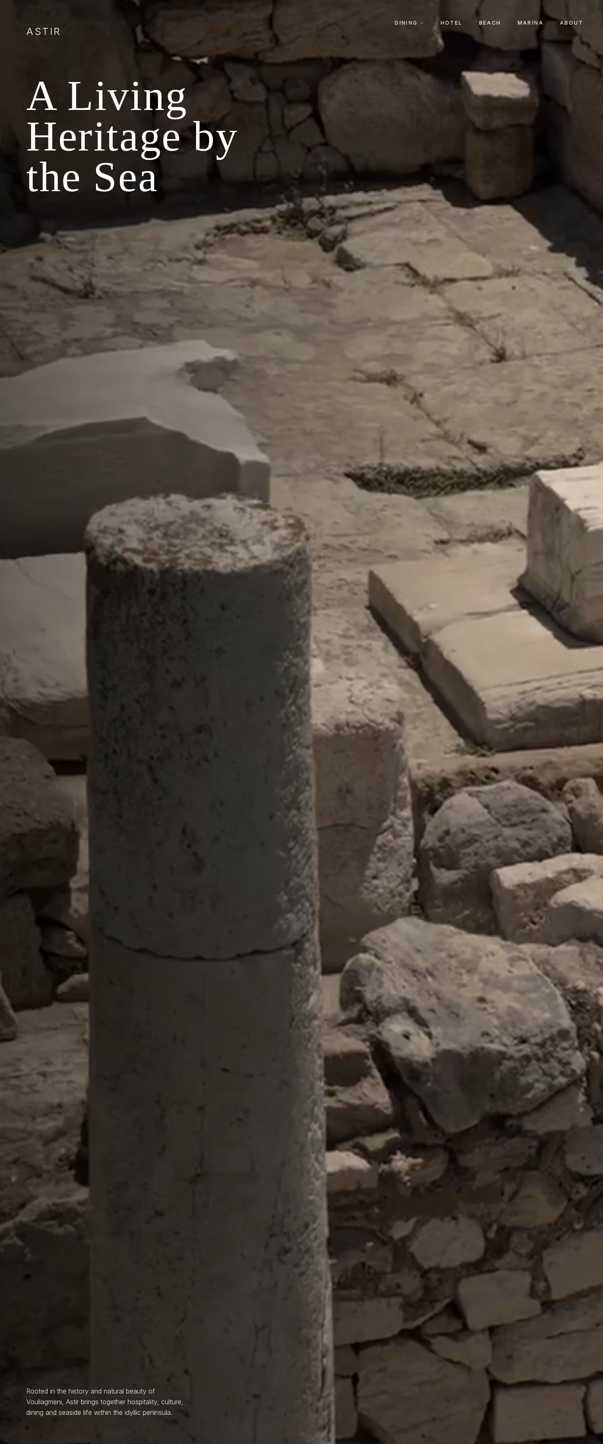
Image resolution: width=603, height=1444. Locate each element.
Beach (490, 23)
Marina (531, 23)
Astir (44, 32)
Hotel (452, 23)
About (571, 23)
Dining (406, 23)
